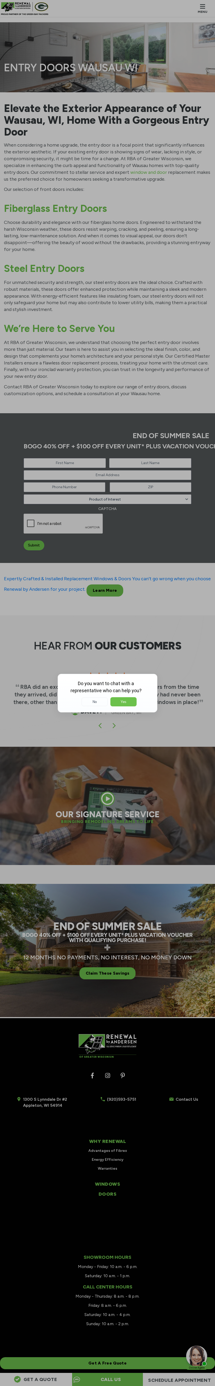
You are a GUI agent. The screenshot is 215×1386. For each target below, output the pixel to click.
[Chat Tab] (107, 693)
